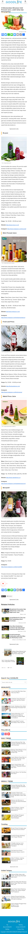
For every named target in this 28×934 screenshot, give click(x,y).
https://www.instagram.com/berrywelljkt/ (11, 567)
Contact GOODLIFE (20, 927)
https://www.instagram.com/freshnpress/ (11, 392)
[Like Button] (3, 584)
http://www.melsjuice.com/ (13, 311)
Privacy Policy (20, 929)
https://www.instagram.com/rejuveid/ (16, 229)
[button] (25, 682)
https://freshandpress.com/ (13, 386)
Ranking (21, 924)
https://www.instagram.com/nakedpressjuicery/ (13, 483)
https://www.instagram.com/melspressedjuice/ (13, 317)
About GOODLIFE (7, 927)
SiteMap (7, 929)
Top (7, 924)
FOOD (4, 596)
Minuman (10, 596)
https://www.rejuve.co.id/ (12, 225)
